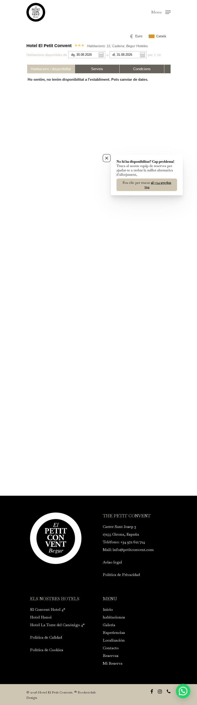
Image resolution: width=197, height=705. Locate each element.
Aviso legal (112, 562)
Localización (114, 640)
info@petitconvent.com (133, 549)
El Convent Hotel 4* (47, 609)
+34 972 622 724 (132, 541)
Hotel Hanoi (41, 617)
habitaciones (114, 617)
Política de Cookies (46, 649)
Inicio (108, 609)
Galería (109, 624)
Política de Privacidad (121, 574)
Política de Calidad (46, 637)
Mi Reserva (113, 663)
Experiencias (114, 632)
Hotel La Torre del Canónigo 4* (57, 624)
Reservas (110, 655)
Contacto (111, 647)
